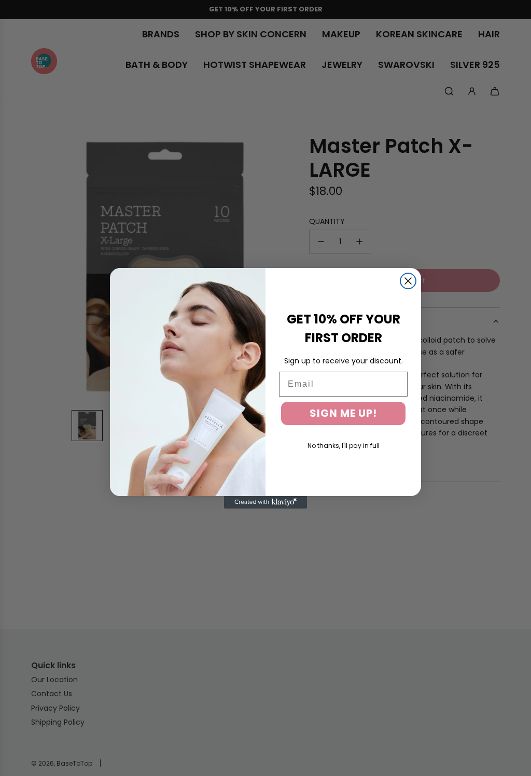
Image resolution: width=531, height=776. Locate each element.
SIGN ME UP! (343, 413)
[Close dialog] (408, 281)
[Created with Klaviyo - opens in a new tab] (265, 502)
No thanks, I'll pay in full (344, 445)
